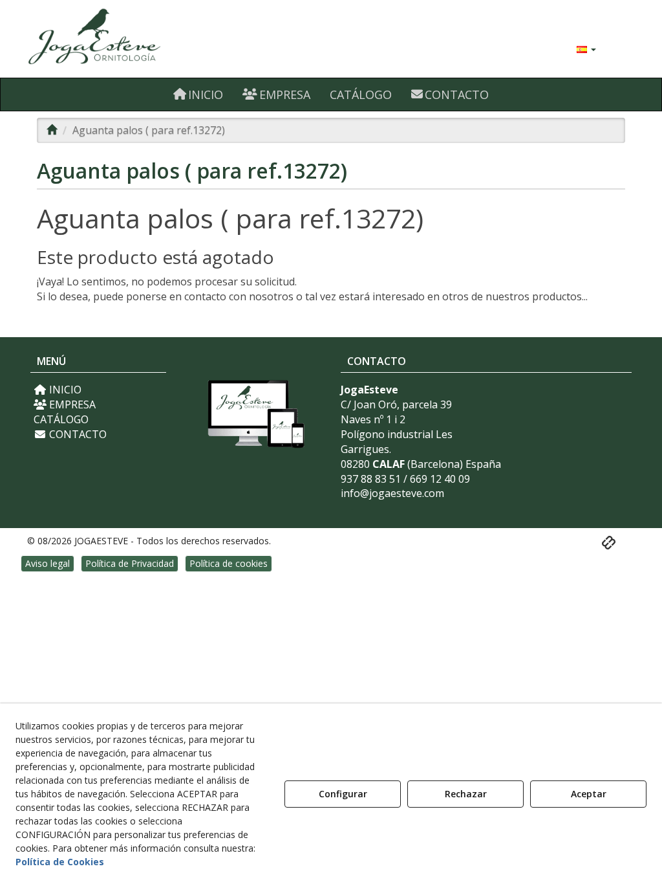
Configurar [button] (343, 794)
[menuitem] (586, 48)
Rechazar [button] (466, 794)
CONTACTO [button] (77, 434)
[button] (123, 38)
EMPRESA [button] (71, 404)
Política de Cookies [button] (60, 862)
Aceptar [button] (588, 794)
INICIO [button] (64, 389)
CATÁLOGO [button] (61, 419)
